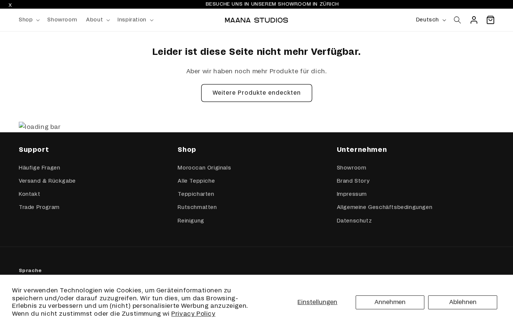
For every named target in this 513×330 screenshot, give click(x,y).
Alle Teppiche (196, 181)
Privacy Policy (193, 314)
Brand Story (353, 181)
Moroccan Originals (204, 168)
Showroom (352, 168)
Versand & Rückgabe (47, 181)
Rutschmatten (197, 207)
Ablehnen (463, 302)
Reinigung (191, 221)
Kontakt (29, 194)
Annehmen (390, 302)
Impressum (352, 194)
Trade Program (39, 207)
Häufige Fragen (39, 168)
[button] (28, 20)
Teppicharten (196, 194)
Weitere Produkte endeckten (257, 93)
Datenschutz (354, 221)
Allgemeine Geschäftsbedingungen (385, 207)
